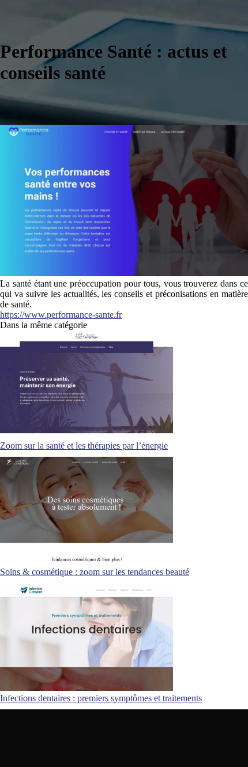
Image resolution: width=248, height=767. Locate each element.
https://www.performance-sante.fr (61, 314)
